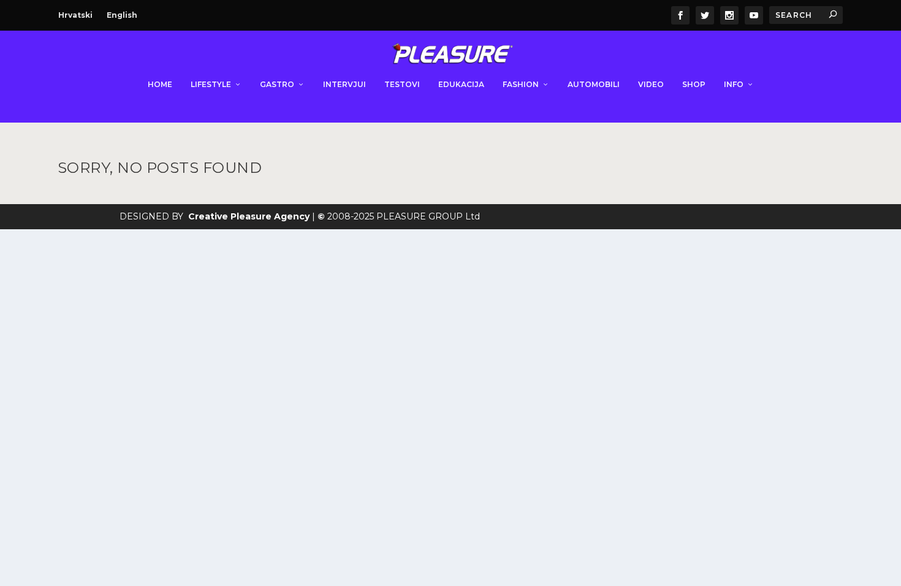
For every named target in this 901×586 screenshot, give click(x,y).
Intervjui (344, 84)
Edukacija (461, 84)
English (122, 15)
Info (733, 84)
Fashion (521, 84)
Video (651, 84)
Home (160, 84)
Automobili (594, 84)
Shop (693, 84)
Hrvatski (75, 15)
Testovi (402, 84)
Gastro (277, 84)
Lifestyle (211, 84)
